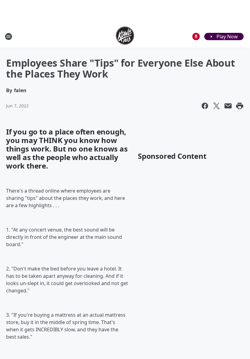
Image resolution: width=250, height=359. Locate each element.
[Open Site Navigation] (8, 36)
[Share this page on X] (216, 106)
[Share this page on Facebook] (205, 106)
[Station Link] (125, 36)
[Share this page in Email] (228, 106)
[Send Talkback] (196, 36)
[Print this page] (239, 106)
